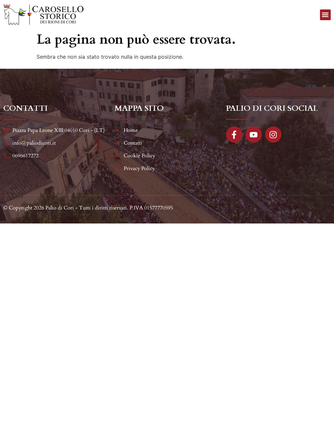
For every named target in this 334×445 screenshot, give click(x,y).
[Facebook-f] (234, 134)
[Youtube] (254, 134)
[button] (325, 14)
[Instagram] (273, 134)
